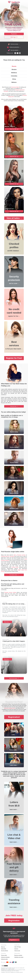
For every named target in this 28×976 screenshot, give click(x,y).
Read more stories (13, 678)
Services (16, 948)
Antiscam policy (4, 959)
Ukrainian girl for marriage (7, 556)
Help (20, 946)
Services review (14, 44)
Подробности (13, 939)
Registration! (14, 717)
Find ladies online (13, 574)
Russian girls (15, 567)
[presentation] (22, 116)
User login (13, 37)
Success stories (14, 50)
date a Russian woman (19, 555)
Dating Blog (3, 948)
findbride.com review (18, 957)
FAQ (15, 946)
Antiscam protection (14, 47)
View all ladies (13, 218)
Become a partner (18, 955)
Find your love (13, 406)
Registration (14, 33)
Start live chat (13, 129)
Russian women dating (10, 592)
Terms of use (17, 950)
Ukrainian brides (15, 87)
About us (3, 946)
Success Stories (4, 950)
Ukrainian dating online (9, 708)
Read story (6, 621)
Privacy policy (4, 955)
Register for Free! (14, 358)
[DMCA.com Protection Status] (4, 965)
